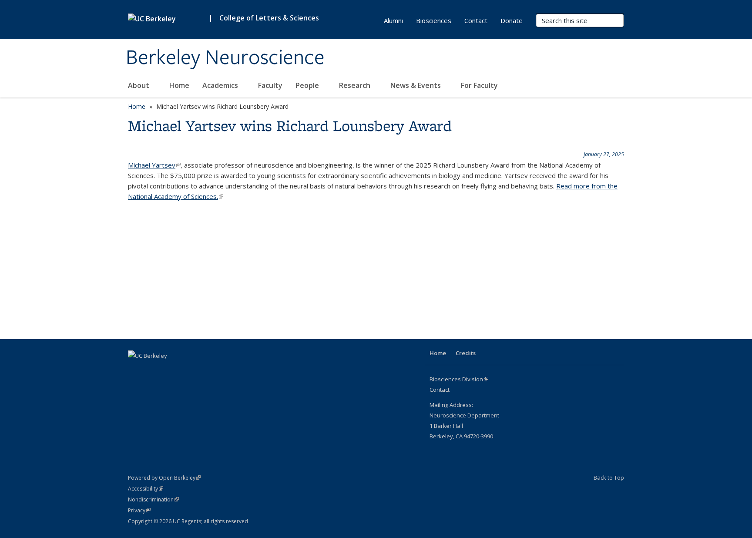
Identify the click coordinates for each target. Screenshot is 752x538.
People (308, 85)
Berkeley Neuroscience (225, 58)
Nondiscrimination (153, 499)
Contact (475, 20)
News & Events (416, 85)
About (139, 85)
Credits (466, 353)
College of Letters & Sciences (269, 18)
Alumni (393, 20)
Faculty (270, 85)
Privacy (139, 510)
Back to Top (609, 477)
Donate (511, 20)
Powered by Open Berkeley (164, 477)
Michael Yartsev (154, 165)
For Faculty (480, 85)
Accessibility (145, 488)
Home (179, 85)
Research (355, 85)
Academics (221, 85)
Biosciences (433, 20)
